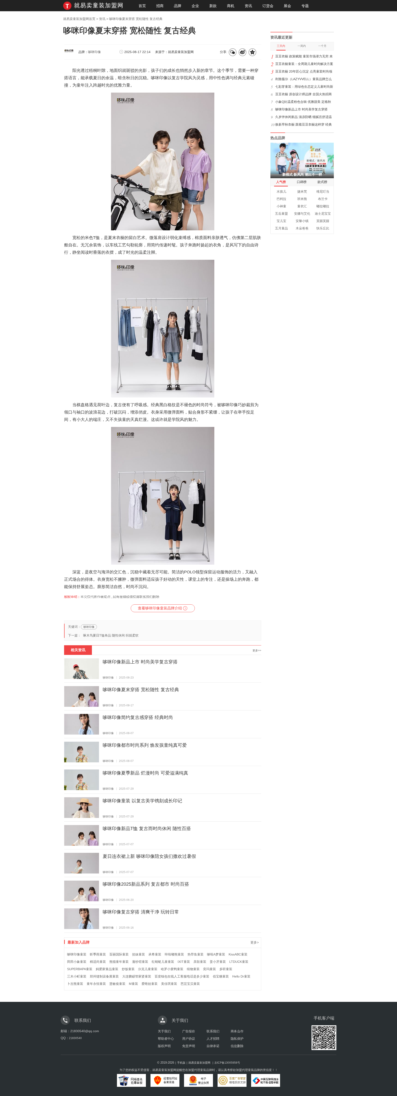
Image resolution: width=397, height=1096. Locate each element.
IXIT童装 (184, 962)
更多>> (256, 650)
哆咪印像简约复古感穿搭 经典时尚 (138, 717)
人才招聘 (213, 1038)
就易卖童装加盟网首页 (79, 19)
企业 (195, 6)
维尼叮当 (322, 191)
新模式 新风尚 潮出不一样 (302, 174)
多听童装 (225, 969)
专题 (305, 6)
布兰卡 (323, 199)
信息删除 (237, 1046)
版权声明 (164, 1046)
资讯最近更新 (281, 37)
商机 (230, 6)
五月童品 (281, 228)
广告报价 (188, 1031)
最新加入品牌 (79, 942)
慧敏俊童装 (117, 984)
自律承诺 (213, 1046)
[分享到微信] (233, 52)
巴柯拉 (281, 199)
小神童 (281, 206)
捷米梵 (302, 191)
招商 (160, 6)
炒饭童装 (128, 969)
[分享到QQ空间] (253, 52)
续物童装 (193, 969)
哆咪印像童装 (76, 954)
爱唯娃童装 (150, 984)
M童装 (133, 984)
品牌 (177, 6)
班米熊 (302, 199)
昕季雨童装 (98, 954)
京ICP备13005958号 (227, 1062)
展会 (287, 6)
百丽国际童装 (119, 954)
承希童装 (154, 954)
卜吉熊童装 (75, 984)
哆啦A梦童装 (216, 954)
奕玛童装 (209, 969)
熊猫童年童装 (119, 962)
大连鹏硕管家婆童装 (136, 976)
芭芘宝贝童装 (190, 984)
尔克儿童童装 (147, 969)
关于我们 (164, 1031)
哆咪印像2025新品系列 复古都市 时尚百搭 (146, 884)
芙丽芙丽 (322, 221)
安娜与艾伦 (302, 213)
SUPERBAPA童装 (79, 969)
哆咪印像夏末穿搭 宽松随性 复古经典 (141, 689)
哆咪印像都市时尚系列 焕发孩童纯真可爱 (145, 745)
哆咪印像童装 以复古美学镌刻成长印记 (142, 800)
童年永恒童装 (96, 984)
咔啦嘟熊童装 (174, 954)
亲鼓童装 (199, 962)
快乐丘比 (322, 228)
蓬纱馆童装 (140, 962)
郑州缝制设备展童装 (104, 976)
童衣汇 (302, 206)
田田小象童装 (76, 962)
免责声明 (188, 1046)
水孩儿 (281, 191)
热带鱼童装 (195, 954)
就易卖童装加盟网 (99, 5)
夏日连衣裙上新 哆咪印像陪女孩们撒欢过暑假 (149, 856)
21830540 (75, 1038)
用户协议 (188, 1038)
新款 (213, 6)
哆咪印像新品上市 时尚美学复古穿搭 (140, 661)
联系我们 (213, 1031)
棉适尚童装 (98, 962)
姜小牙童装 (218, 962)
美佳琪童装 (169, 984)
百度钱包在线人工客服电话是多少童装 (182, 976)
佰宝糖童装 (221, 976)
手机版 (181, 1062)
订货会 (267, 6)
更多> (254, 942)
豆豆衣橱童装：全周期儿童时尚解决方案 (304, 64)
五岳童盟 (281, 213)
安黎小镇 (302, 221)
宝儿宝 (281, 221)
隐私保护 (237, 1038)
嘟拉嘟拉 (322, 206)
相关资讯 (78, 650)
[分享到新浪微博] (243, 52)
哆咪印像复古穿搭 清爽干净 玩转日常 (141, 911)
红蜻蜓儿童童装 (163, 962)
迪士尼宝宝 (323, 213)
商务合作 (237, 1031)
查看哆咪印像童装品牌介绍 (160, 608)
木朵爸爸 (302, 228)
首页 (142, 6)
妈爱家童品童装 (107, 969)
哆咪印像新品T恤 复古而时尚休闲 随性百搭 (147, 828)
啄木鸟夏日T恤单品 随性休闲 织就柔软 (111, 635)
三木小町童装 (76, 976)
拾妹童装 (138, 954)
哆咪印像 (94, 52)
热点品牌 (277, 138)
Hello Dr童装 (241, 976)
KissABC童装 (238, 954)
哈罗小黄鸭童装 (172, 969)
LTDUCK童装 (238, 962)
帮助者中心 (166, 1038)
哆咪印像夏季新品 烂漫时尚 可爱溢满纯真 (145, 772)
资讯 (248, 6)
